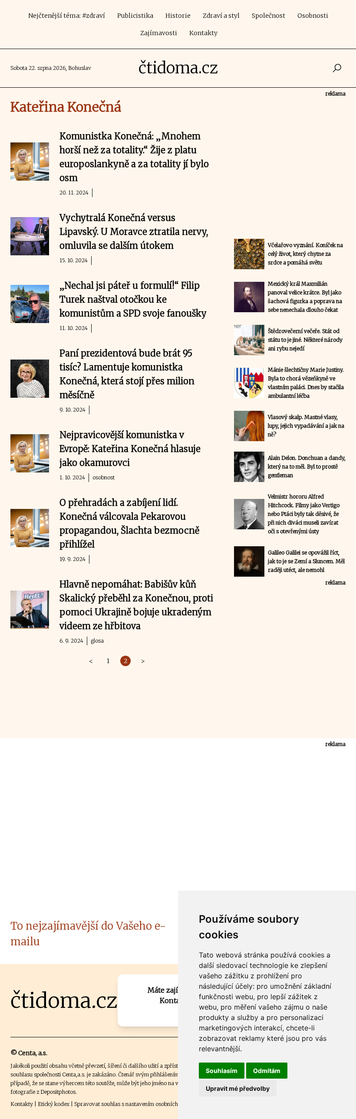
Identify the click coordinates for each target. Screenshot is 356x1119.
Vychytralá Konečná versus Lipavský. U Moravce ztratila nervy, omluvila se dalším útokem (133, 231)
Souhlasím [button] (221, 1070)
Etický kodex (53, 1104)
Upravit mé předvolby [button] (238, 1088)
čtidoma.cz (178, 68)
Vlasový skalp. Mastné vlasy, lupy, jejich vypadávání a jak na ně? (306, 426)
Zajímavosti (158, 33)
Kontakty (203, 33)
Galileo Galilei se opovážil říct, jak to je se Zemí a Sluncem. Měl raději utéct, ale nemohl (306, 561)
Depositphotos (58, 1092)
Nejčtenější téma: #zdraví (66, 16)
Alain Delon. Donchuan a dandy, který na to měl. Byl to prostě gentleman (307, 467)
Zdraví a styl (221, 16)
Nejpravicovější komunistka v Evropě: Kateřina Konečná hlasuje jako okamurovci (130, 448)
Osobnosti (312, 16)
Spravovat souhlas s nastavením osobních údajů (133, 1104)
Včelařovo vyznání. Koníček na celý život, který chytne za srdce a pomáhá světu (305, 254)
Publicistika (135, 16)
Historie (178, 16)
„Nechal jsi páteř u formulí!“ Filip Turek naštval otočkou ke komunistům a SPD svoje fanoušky (133, 299)
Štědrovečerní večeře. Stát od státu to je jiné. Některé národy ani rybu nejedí (305, 340)
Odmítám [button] (266, 1070)
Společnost (268, 16)
